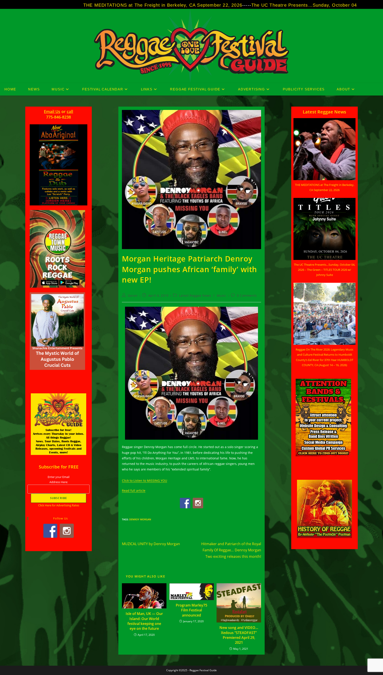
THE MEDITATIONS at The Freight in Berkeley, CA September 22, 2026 (109, 5)
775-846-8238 (58, 117)
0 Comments (247, 295)
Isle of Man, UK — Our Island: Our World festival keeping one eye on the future (144, 621)
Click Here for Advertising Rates (58, 505)
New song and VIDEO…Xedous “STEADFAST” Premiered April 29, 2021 (238, 635)
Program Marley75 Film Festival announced (191, 610)
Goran (133, 295)
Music (221, 295)
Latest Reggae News (195, 295)
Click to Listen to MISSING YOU (144, 480)
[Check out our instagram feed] (198, 503)
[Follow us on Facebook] (185, 503)
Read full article (133, 490)
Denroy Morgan (140, 519)
